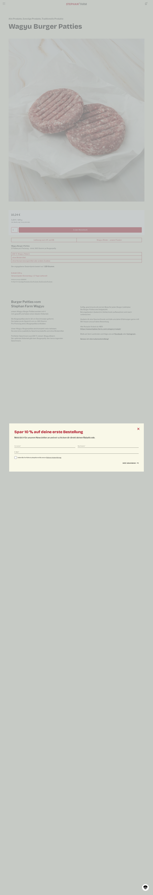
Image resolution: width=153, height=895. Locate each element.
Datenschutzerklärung (53, 457)
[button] (145, 887)
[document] (76, 447)
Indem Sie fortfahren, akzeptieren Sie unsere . (39, 457)
